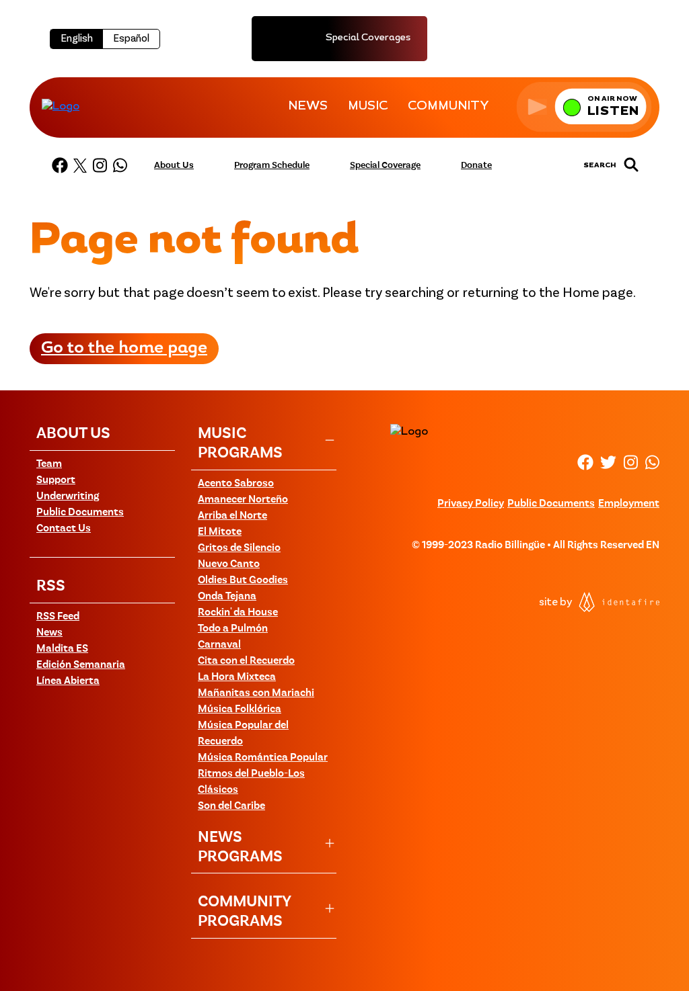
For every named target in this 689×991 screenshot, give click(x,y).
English (77, 39)
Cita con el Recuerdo (246, 661)
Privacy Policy (470, 504)
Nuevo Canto (229, 564)
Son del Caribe (231, 806)
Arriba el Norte (232, 516)
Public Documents (80, 512)
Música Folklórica (239, 709)
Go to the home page (124, 349)
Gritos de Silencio (239, 548)
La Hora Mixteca (237, 677)
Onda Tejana (227, 596)
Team (49, 464)
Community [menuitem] (448, 107)
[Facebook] (60, 165)
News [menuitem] (308, 107)
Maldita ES (62, 649)
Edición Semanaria (80, 665)
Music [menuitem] (368, 107)
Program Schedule (272, 165)
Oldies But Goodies (243, 580)
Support (55, 480)
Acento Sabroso (236, 483)
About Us (174, 165)
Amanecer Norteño (243, 499)
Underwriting (67, 496)
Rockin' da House (238, 612)
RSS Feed (57, 616)
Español (131, 39)
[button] (584, 106)
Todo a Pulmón (233, 628)
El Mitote (220, 532)
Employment (628, 504)
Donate (476, 165)
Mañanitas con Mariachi (256, 693)
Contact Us (63, 528)
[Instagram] (99, 165)
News (49, 633)
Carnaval (219, 645)
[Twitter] (80, 165)
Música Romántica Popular (263, 757)
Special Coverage (385, 165)
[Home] (60, 106)
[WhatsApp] (119, 165)
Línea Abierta (68, 681)
